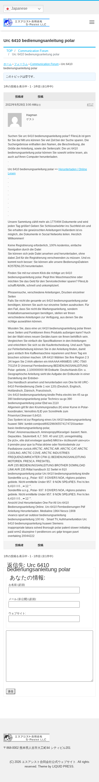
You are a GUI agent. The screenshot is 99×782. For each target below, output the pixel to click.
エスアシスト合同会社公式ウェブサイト (49, 762)
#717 (90, 104)
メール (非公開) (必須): (22, 599)
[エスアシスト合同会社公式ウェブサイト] (26, 22)
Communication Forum (44, 64)
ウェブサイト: (17, 613)
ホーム (7, 64)
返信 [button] (38, 105)
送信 (10, 691)
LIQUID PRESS (62, 766)
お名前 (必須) (17, 584)
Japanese (18, 8)
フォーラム (21, 64)
